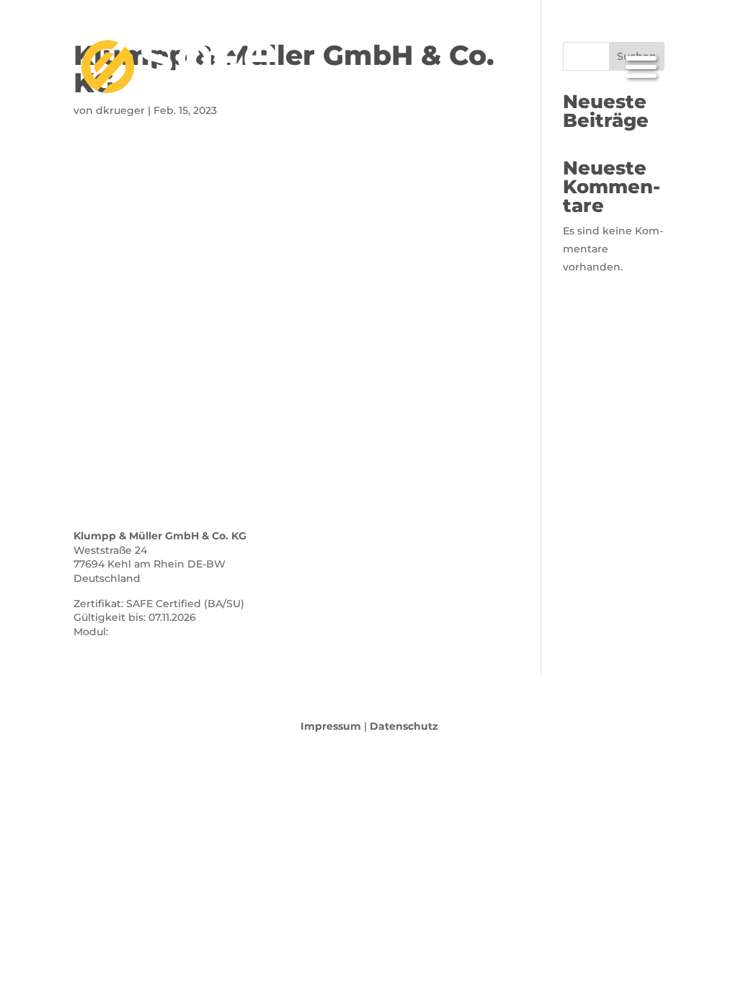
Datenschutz (404, 726)
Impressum (331, 726)
